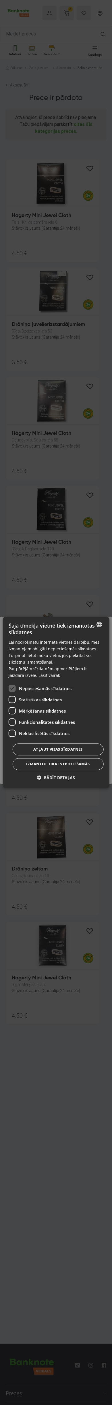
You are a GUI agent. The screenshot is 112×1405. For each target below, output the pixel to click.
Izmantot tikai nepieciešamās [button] (58, 764)
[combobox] (99, 624)
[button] (56, 778)
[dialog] (56, 702)
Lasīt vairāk (49, 675)
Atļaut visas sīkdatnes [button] (58, 749)
